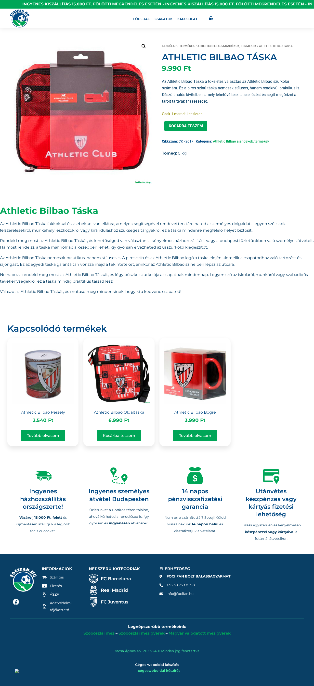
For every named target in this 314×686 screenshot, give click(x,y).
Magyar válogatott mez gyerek (200, 633)
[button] (143, 46)
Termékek (187, 46)
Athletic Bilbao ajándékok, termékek (226, 46)
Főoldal (141, 19)
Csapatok (163, 19)
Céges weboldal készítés (157, 664)
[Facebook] (16, 602)
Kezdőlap (169, 46)
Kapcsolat (187, 19)
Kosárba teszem (186, 126)
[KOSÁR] (211, 18)
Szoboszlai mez (99, 633)
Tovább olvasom (43, 435)
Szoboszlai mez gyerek (141, 633)
